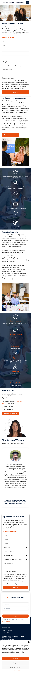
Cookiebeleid (12, 670)
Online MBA (6, 632)
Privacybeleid (18, 670)
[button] (28, 642)
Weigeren (15, 663)
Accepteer (15, 658)
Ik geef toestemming (8, 78)
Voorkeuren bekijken (15, 667)
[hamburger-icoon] (27, 2)
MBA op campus (7, 630)
